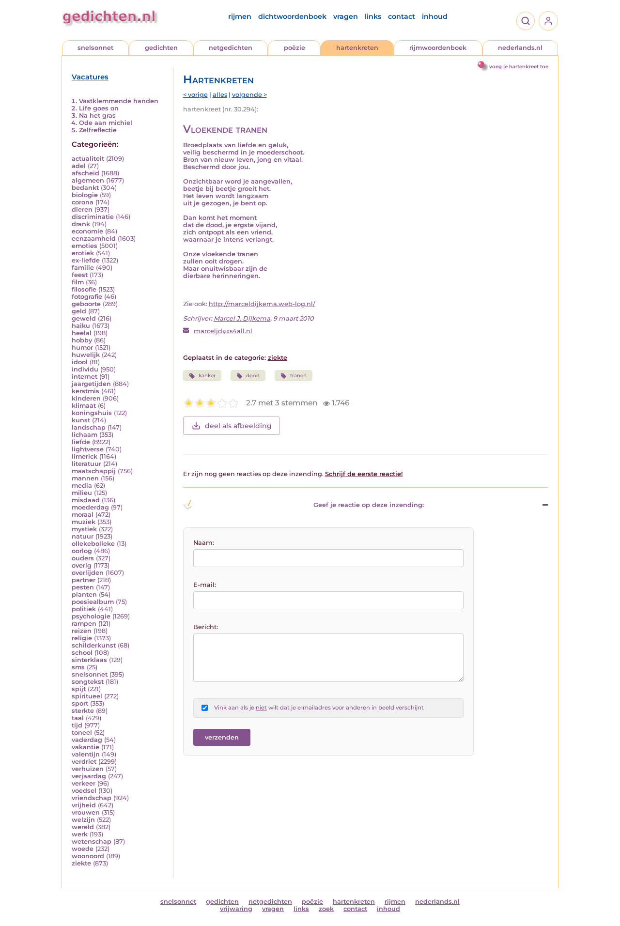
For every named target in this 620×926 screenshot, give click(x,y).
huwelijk (86, 354)
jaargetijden (91, 383)
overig (82, 565)
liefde (81, 442)
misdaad (86, 500)
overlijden (88, 572)
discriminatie (93, 216)
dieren (82, 209)
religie (82, 638)
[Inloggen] (548, 21)
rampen (84, 623)
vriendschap (91, 798)
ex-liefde (86, 260)
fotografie (87, 296)
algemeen (88, 180)
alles (220, 94)
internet (84, 376)
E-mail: (204, 584)
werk (80, 834)
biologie (85, 195)
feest (80, 274)
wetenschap (91, 841)
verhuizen (88, 768)
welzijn (83, 819)
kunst (81, 420)
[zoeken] (525, 21)
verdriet (84, 761)
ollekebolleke (93, 543)
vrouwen (86, 812)
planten (84, 594)
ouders (83, 558)
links (373, 16)
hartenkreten (357, 47)
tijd (77, 725)
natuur (82, 536)
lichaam (84, 434)
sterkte (83, 710)
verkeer (83, 783)
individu (85, 369)
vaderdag (87, 739)
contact (401, 16)
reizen (82, 630)
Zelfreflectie (98, 130)
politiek (84, 609)
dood (253, 375)
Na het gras (97, 115)
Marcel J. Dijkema (242, 318)
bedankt (85, 187)
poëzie (294, 47)
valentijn (86, 754)
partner (83, 580)
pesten (83, 587)
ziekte (81, 863)
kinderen (86, 398)
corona (82, 202)
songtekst (88, 681)
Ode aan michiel (105, 122)
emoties (84, 245)
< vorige (195, 94)
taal (78, 718)
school (82, 652)
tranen (298, 375)
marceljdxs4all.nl (223, 331)
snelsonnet (95, 47)
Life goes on (99, 108)
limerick (84, 456)
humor (82, 347)
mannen (85, 478)
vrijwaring (236, 908)
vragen (345, 16)
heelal (82, 333)
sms (78, 667)
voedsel (84, 790)
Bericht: (205, 627)
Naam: (203, 542)
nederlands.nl (520, 47)
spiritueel (87, 696)
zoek (326, 908)
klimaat (84, 405)
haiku (81, 325)
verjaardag (89, 776)
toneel (82, 732)
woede (82, 848)
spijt (79, 689)
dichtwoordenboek (292, 16)
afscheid (85, 173)
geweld (84, 318)
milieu (82, 492)
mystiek (84, 529)
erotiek (83, 253)
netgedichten (230, 47)
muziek (83, 521)
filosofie (84, 289)
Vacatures (90, 77)
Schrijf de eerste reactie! (364, 474)
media (82, 485)
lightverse (88, 449)
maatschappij (94, 471)
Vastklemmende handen (118, 101)
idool (80, 362)
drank (81, 224)
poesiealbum (93, 601)
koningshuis (92, 413)
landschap (89, 427)
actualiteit (88, 158)
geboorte (86, 304)
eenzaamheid (94, 238)
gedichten (161, 47)
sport (80, 703)
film (78, 282)
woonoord (88, 856)
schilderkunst (94, 645)
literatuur (86, 463)
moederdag (90, 507)
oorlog (82, 551)
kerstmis (85, 391)
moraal (82, 514)
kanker (207, 375)
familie (83, 267)
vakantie (85, 747)
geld (79, 311)
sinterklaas (89, 660)
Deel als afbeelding (238, 425)
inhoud (435, 16)
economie (87, 231)
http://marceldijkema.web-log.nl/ (262, 304)
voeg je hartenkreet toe (518, 66)
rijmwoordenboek (437, 47)
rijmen (239, 16)
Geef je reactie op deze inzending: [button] (368, 505)
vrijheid (84, 805)
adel (79, 166)
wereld (83, 827)
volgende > (249, 94)
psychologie (91, 616)
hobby (82, 340)
